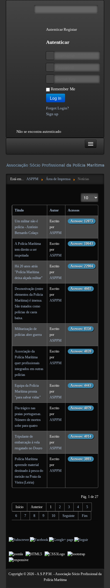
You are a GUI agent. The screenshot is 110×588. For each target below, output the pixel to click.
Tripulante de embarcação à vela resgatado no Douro (28, 442)
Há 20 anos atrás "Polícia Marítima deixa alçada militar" (29, 272)
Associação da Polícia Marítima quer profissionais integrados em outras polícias (29, 363)
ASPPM (56, 233)
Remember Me (63, 89)
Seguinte (68, 516)
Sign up (52, 114)
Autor (54, 210)
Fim (84, 516)
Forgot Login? (57, 108)
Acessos (73, 210)
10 (53, 516)
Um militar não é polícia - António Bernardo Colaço (26, 227)
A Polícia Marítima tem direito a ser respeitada (28, 249)
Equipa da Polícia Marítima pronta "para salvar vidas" (28, 391)
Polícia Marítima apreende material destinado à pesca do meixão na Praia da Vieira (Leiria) (29, 470)
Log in (55, 98)
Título (19, 210)
